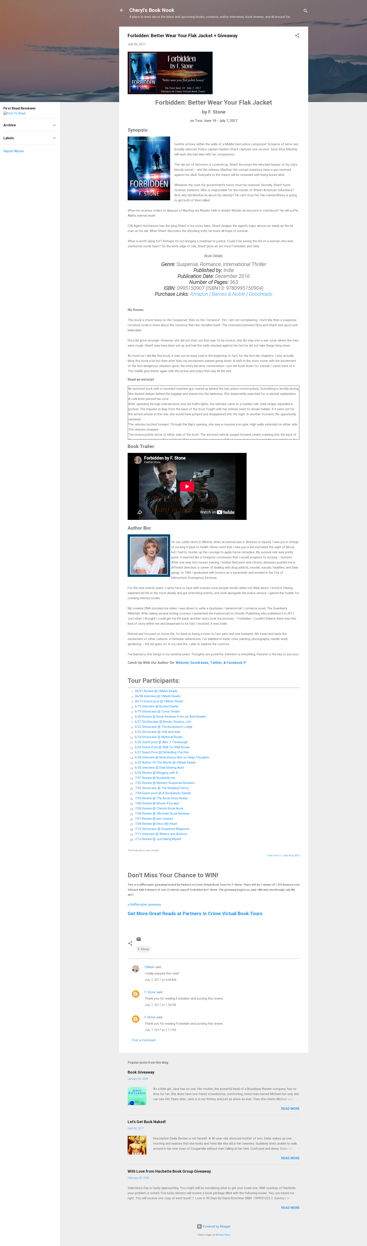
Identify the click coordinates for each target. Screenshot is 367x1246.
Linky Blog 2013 (291, 855)
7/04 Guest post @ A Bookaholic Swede (163, 793)
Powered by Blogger (216, 1226)
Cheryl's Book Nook (151, 10)
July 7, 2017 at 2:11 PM (160, 1030)
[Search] (305, 11)
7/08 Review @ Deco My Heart (156, 824)
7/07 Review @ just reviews (154, 819)
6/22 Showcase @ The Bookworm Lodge (163, 727)
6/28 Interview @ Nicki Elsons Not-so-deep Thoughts (172, 757)
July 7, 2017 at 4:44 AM (160, 980)
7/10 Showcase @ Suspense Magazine (162, 829)
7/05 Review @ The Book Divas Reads (161, 798)
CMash (149, 967)
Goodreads (260, 294)
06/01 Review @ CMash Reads (156, 691)
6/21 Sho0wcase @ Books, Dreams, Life (163, 722)
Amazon (199, 294)
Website (182, 663)
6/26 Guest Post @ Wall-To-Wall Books (162, 747)
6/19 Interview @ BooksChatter (157, 706)
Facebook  (236, 663)
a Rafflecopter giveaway (144, 904)
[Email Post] (138, 941)
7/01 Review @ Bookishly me (155, 778)
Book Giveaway (141, 1072)
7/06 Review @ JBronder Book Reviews (162, 813)
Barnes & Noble (229, 294)
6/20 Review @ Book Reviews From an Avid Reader (170, 716)
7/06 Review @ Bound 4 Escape (157, 803)
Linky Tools (273, 855)
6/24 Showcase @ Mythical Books (159, 737)
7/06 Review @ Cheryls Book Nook (159, 808)
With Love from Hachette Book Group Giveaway (169, 1171)
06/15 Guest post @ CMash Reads (159, 701)
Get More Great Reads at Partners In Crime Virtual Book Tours (195, 913)
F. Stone (143, 949)
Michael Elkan (223, 1234)
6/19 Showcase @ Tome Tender (157, 711)
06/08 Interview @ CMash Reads (157, 696)
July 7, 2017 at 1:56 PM (160, 1005)
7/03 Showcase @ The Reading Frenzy (162, 788)
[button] (297, 36)
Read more (290, 1109)
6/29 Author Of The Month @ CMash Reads (165, 762)
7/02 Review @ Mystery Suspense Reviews (165, 783)
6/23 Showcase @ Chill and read (157, 732)
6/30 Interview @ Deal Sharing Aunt (159, 768)
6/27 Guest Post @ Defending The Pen (162, 752)
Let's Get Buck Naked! (147, 1121)
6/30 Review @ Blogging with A (156, 773)
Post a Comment (144, 1040)
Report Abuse (13, 151)
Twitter (216, 663)
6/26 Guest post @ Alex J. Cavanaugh (161, 742)
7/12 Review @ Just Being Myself (158, 839)
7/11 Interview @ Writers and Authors (161, 834)
